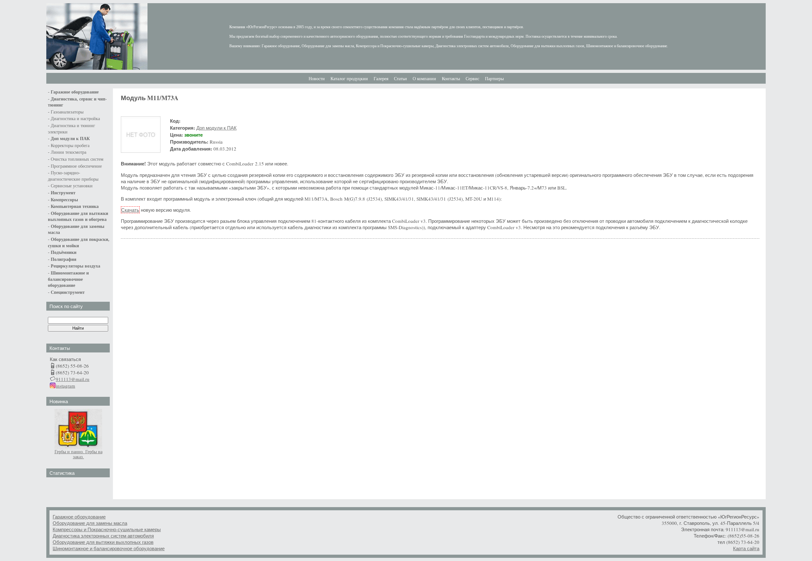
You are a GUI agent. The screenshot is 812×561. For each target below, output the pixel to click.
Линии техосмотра (68, 152)
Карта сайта (746, 548)
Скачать (130, 210)
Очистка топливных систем (77, 159)
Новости (317, 78)
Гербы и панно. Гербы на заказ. (78, 454)
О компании (424, 78)
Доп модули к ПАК (70, 138)
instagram (65, 386)
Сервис (472, 78)
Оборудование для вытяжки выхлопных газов (103, 542)
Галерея (381, 78)
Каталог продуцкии (349, 78)
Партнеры (494, 78)
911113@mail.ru (72, 379)
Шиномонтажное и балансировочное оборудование (109, 548)
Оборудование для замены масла (90, 523)
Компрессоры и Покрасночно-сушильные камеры (107, 529)
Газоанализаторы (67, 112)
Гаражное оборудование (79, 516)
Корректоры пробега (70, 145)
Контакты (451, 78)
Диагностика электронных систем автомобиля (103, 535)
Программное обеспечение (76, 166)
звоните (193, 134)
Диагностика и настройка (75, 118)
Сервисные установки (72, 186)
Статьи (400, 78)
